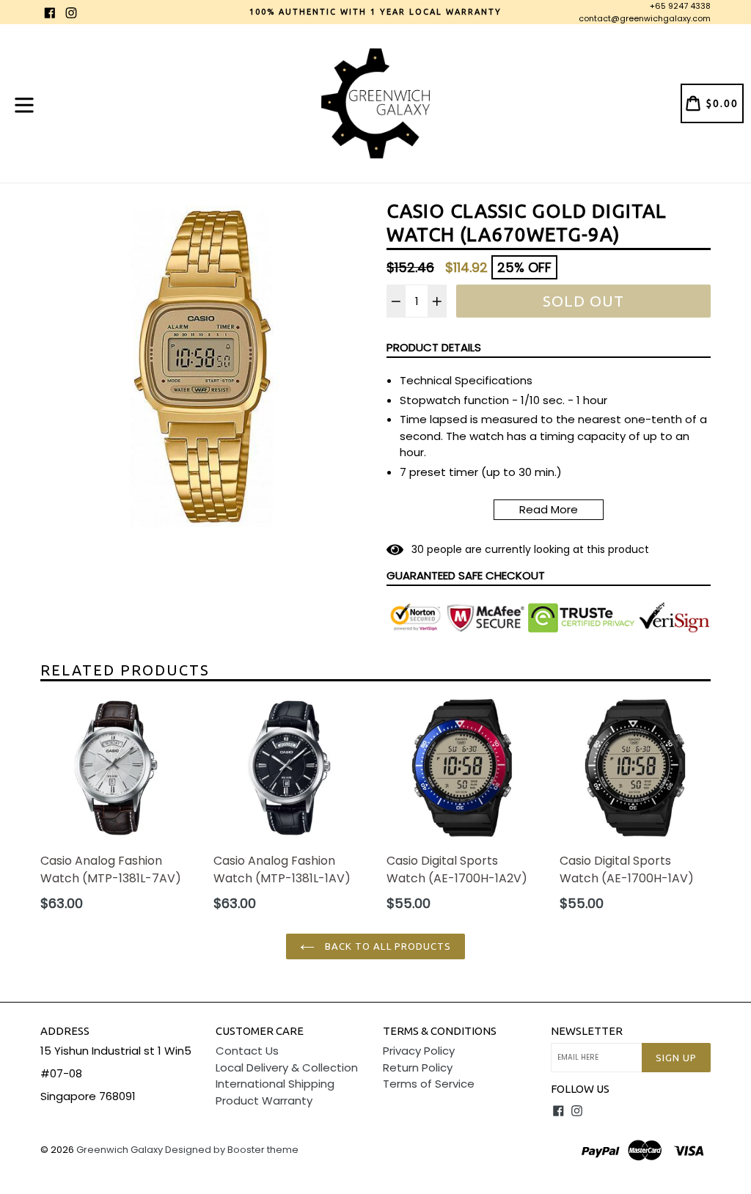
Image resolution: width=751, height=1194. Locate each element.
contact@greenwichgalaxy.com (645, 18)
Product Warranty (264, 1100)
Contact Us (247, 1050)
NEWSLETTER (587, 1031)
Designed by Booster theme (231, 1150)
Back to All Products (386, 946)
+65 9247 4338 (680, 6)
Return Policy (418, 1067)
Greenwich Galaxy (119, 1150)
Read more (548, 509)
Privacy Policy (419, 1050)
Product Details (434, 347)
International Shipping (275, 1083)
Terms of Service (429, 1083)
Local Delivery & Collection (287, 1067)
